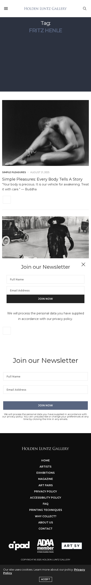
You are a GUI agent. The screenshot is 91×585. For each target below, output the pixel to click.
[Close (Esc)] (83, 264)
